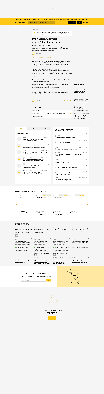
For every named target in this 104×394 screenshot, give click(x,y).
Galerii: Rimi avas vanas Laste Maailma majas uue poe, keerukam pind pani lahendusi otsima (42, 262)
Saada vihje (65, 26)
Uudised (24, 137)
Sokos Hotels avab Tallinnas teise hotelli (67, 149)
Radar (70, 26)
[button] (33, 280)
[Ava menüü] (21, 19)
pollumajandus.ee (81, 19)
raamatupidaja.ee (59, 19)
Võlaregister (59, 26)
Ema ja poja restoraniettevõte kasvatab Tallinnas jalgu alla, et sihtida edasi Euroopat (81, 99)
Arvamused (25, 150)
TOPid (26, 26)
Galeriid (44, 26)
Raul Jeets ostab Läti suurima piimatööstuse (68, 167)
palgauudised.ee (66, 19)
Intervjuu (25, 144)
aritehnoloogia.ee (74, 19)
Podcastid (30, 26)
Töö (55, 26)
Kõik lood (22, 26)
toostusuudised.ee (51, 19)
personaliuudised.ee (35, 19)
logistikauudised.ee (43, 19)
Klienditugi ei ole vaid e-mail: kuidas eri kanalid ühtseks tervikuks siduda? (80, 117)
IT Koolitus (72, 211)
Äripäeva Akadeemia (40, 211)
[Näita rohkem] (86, 19)
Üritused (40, 26)
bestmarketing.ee (27, 19)
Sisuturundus (50, 26)
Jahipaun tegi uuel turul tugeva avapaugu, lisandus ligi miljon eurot (59, 262)
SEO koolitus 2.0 (74, 212)
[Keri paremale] (70, 114)
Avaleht (17, 26)
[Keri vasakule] (44, 114)
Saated (56, 140)
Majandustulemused (60, 133)
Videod (35, 26)
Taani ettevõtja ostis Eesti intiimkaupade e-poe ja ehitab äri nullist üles (80, 91)
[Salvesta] (48, 137)
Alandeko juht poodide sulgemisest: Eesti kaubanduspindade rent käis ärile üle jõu (22, 243)
